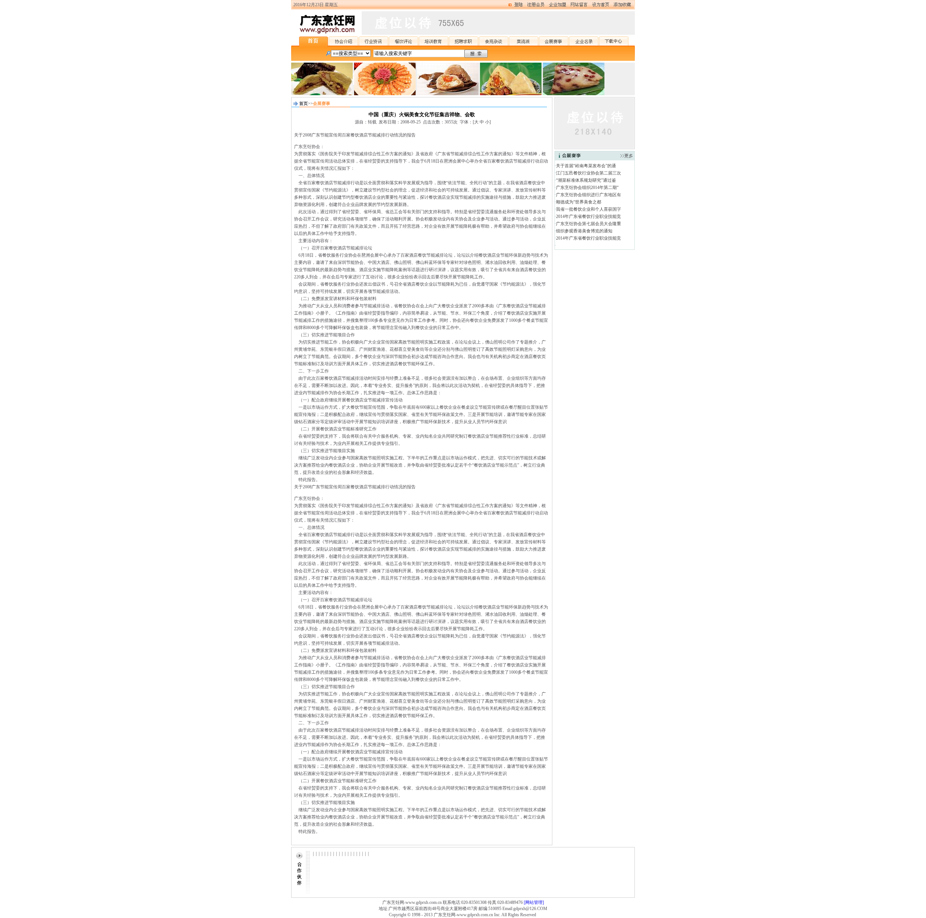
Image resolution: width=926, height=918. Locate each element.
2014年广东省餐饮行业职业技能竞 (588, 216)
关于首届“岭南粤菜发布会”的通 (586, 165)
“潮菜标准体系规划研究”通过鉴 (586, 180)
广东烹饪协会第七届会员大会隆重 (588, 223)
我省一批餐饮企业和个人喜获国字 (588, 209)
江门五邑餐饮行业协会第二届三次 (588, 173)
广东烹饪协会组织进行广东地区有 (588, 194)
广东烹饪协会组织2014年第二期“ (587, 187)
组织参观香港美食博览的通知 (584, 230)
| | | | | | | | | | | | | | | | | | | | (341, 853)
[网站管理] (534, 902)
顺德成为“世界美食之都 (578, 202)
